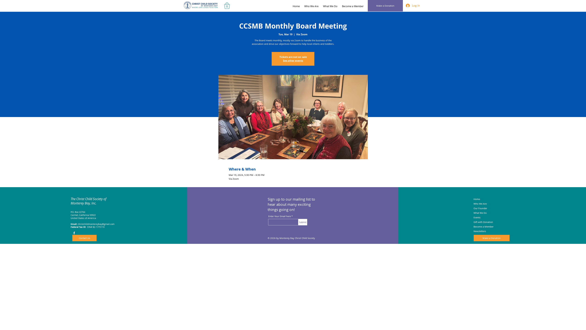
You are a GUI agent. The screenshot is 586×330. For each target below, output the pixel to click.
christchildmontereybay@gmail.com (96, 224)
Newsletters (480, 231)
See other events (293, 60)
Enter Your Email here (279, 216)
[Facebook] (74, 233)
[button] (227, 5)
